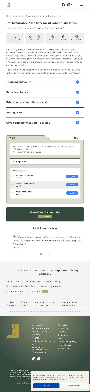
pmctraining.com (40, 347)
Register (72, 177)
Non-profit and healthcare (16, 291)
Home (9, 16)
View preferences (73, 386)
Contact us (45, 216)
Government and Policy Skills (39, 16)
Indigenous (34, 291)
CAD (75, 4)
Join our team (64, 335)
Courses (19, 16)
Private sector (57, 286)
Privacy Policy (60, 379)
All (45, 291)
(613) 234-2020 (39, 352)
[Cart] (68, 4)
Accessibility (64, 325)
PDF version (77, 40)
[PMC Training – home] (8, 5)
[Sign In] (63, 4)
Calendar (62, 331)
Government (43, 286)
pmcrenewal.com (40, 349)
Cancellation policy (67, 342)
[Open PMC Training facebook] (38, 358)
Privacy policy (64, 345)
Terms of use (64, 348)
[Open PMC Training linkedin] (33, 358)
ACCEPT (46, 386)
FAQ (60, 338)
